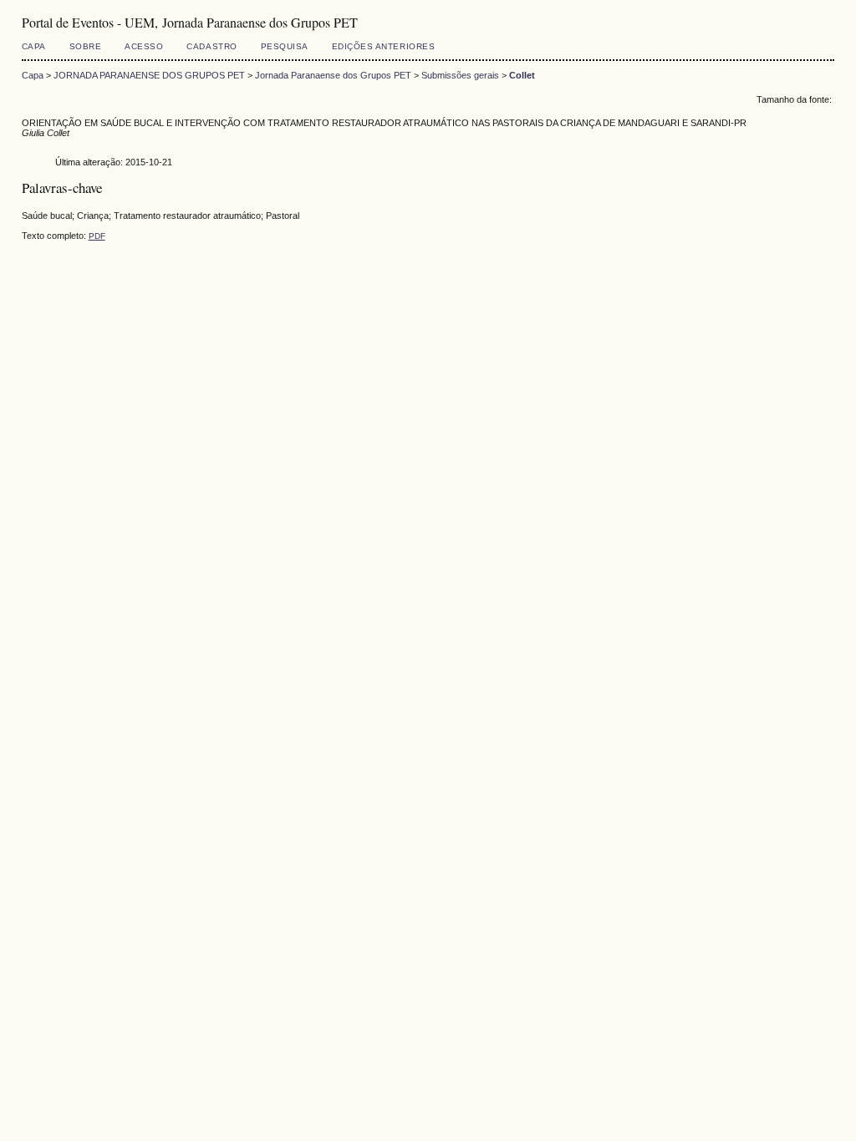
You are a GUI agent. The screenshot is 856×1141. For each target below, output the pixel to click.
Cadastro (211, 46)
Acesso (144, 46)
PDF (97, 236)
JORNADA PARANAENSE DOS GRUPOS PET (149, 75)
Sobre (85, 46)
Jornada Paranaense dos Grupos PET (333, 75)
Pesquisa (284, 46)
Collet (522, 75)
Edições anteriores (383, 46)
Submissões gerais (460, 75)
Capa (34, 46)
